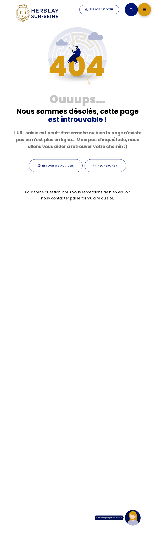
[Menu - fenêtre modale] (144, 9)
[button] (131, 9)
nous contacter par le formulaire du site (77, 198)
